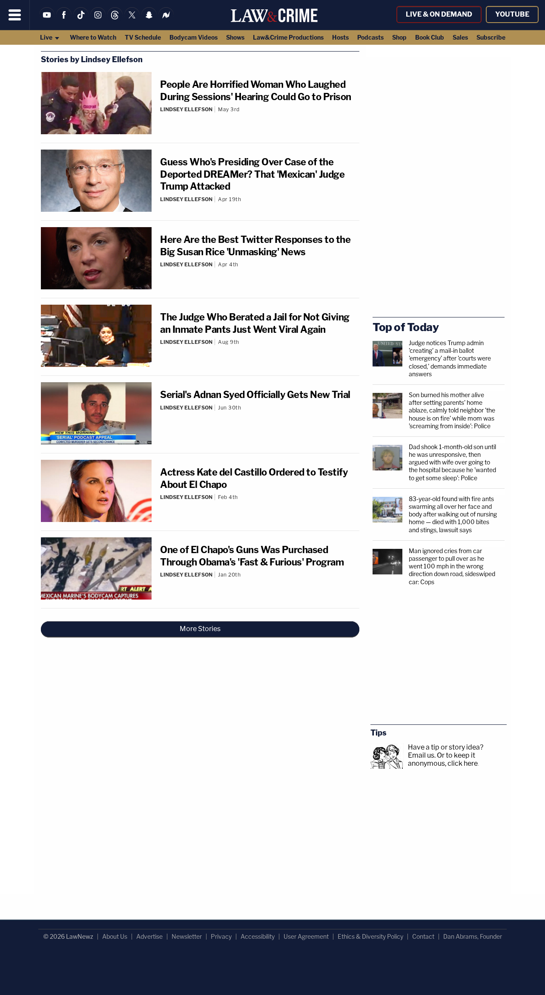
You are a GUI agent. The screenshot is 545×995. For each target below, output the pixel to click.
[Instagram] (98, 20)
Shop (399, 37)
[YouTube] (46, 20)
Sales (460, 37)
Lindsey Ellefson (186, 109)
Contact (423, 936)
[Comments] (259, 116)
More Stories (200, 629)
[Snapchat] (149, 20)
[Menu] (15, 15)
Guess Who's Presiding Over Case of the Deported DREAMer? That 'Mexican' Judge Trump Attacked (252, 174)
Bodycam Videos (193, 37)
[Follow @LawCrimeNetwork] (132, 20)
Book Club (429, 37)
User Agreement (306, 936)
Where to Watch (93, 37)
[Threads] (115, 20)
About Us (114, 936)
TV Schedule (143, 37)
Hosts (340, 37)
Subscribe (490, 37)
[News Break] (166, 20)
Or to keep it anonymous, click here (443, 759)
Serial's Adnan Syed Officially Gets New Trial (255, 394)
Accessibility (258, 936)
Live (47, 37)
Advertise (149, 936)
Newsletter (187, 936)
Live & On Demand (439, 14)
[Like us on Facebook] (64, 20)
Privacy (221, 936)
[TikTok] (81, 20)
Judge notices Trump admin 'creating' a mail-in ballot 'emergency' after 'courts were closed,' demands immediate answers (450, 358)
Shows (235, 37)
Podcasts (370, 37)
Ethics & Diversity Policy (370, 936)
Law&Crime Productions (288, 37)
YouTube (512, 14)
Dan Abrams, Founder (472, 936)
